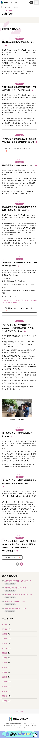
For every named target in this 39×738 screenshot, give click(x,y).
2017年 (4, 667)
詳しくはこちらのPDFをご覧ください (17, 148)
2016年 (4, 672)
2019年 (4, 658)
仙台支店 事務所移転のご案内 (15, 588)
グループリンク (19, 727)
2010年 (4, 701)
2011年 (4, 696)
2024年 (4, 634)
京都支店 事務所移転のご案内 (15, 608)
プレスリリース (10, 557)
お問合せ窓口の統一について (14, 602)
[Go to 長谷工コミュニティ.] (1, 7)
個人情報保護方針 (8, 725)
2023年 (4, 639)
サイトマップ (32, 723)
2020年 (4, 653)
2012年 (4, 691)
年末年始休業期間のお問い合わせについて (19, 595)
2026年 (4, 624)
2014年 (4, 682)
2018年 (4, 663)
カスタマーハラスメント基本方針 (21, 725)
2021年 (4, 648)
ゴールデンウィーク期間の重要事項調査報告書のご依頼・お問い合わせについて (19, 482)
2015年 (4, 677)
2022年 (4, 643)
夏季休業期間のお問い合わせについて (18, 165)
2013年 (4, 686)
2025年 (4, 629)
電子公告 (34, 725)
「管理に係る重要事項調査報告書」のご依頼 (16, 723)
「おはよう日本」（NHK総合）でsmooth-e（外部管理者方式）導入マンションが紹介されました (18, 328)
